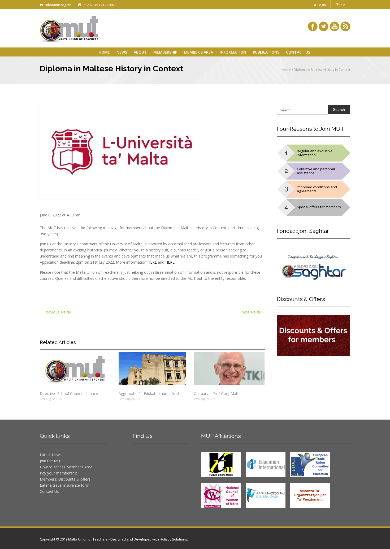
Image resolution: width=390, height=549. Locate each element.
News (121, 52)
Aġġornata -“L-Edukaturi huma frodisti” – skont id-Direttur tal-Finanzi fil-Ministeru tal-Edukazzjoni (152, 393)
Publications (266, 52)
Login (321, 5)
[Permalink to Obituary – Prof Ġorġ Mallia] (229, 368)
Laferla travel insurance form (64, 485)
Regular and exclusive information (314, 153)
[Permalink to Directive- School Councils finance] (75, 368)
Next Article (253, 312)
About (140, 52)
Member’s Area (198, 52)
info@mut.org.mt (57, 5)
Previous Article (55, 312)
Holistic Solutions (173, 539)
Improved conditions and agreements (317, 189)
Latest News (51, 454)
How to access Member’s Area (66, 466)
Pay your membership (58, 473)
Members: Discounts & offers (65, 479)
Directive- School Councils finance (69, 393)
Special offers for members (319, 206)
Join (342, 5)
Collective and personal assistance (316, 171)
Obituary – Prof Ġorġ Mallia (217, 393)
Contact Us (298, 52)
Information (233, 52)
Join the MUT (51, 460)
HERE (152, 262)
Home (104, 52)
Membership (165, 52)
